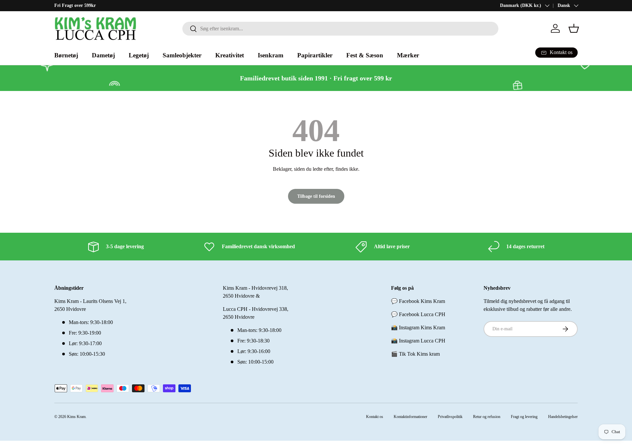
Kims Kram (76, 416)
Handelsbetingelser (563, 416)
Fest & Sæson (364, 55)
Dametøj (103, 55)
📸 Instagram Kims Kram (418, 327)
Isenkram (270, 55)
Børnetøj (66, 55)
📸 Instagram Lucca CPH (418, 340)
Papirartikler (314, 55)
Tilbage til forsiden (316, 196)
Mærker (408, 55)
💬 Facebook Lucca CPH (418, 314)
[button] (573, 28)
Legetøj (139, 55)
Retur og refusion (486, 416)
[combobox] (340, 29)
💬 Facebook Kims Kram (418, 301)
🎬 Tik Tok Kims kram (415, 354)
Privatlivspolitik (450, 416)
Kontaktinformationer (410, 416)
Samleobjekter (182, 55)
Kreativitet (229, 55)
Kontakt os (374, 416)
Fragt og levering (524, 416)
